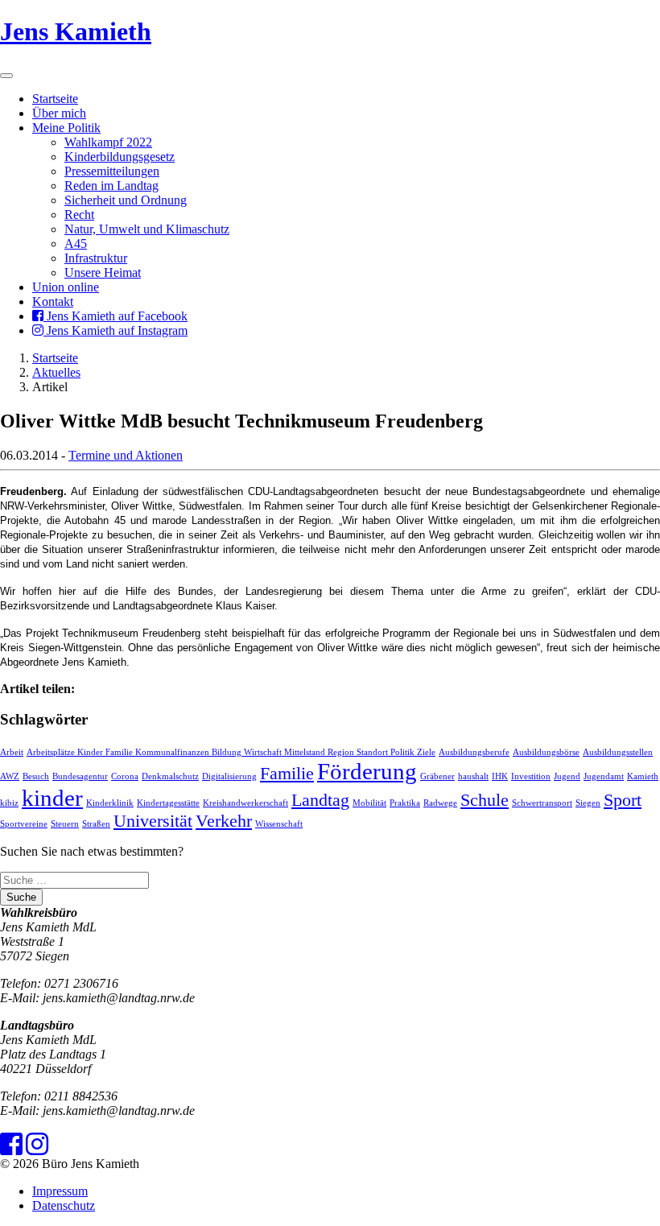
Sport (622, 800)
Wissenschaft (279, 823)
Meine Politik (66, 127)
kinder (52, 798)
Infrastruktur (95, 258)
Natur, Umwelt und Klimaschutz (146, 229)
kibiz (9, 803)
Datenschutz (63, 1205)
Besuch (36, 776)
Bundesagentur (80, 776)
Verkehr (224, 821)
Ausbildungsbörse (546, 752)
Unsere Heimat (102, 272)
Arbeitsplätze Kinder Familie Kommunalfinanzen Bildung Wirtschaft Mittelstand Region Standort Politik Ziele (231, 752)
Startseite (55, 98)
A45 (75, 243)
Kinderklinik (110, 803)
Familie (287, 773)
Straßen (96, 823)
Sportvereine (23, 823)
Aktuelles (56, 372)
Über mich (59, 113)
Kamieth (642, 776)
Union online (65, 287)
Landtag (320, 800)
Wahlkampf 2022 (108, 142)
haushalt (473, 776)
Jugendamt (604, 776)
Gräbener (437, 776)
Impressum (60, 1191)
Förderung (367, 771)
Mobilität (369, 803)
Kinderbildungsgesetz (119, 156)
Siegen (587, 803)
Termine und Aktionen (125, 455)
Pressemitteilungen (111, 171)
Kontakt (52, 301)
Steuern (65, 823)
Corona (124, 776)
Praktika (405, 803)
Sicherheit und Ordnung (125, 200)
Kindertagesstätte (168, 803)
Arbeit (11, 752)
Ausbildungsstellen (618, 752)
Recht (79, 214)
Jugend (567, 776)
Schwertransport (542, 803)
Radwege (440, 803)
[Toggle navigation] (6, 75)
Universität (152, 821)
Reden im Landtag (111, 185)
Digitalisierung (229, 776)
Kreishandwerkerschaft (245, 803)
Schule (484, 800)
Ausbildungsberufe (474, 752)
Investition (531, 776)
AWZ (9, 776)
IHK (500, 776)
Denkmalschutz (170, 776)
